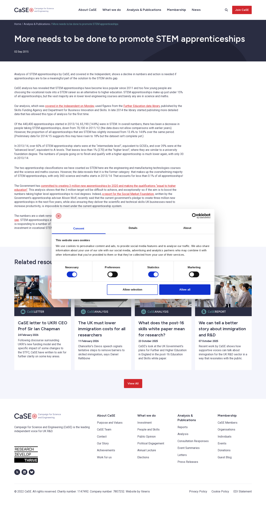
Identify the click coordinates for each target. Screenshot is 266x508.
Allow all (184, 289)
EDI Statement (242, 491)
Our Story (103, 443)
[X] (17, 472)
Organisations (226, 429)
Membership (176, 10)
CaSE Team (104, 429)
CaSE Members (227, 422)
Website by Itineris (138, 491)
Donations (224, 450)
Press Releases (188, 462)
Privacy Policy (198, 491)
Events (222, 443)
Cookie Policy (220, 491)
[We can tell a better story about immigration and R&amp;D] (223, 291)
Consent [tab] (78, 228)
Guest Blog (225, 457)
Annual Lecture (146, 450)
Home (17, 24)
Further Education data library (141, 106)
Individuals (224, 436)
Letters (182, 455)
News (196, 10)
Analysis (183, 434)
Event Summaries (189, 448)
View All (133, 383)
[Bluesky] (32, 472)
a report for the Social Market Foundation (128, 194)
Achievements (106, 450)
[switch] (112, 274)
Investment (144, 422)
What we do (111, 10)
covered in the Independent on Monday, (70, 106)
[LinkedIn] (24, 472)
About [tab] (187, 227)
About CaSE (87, 10)
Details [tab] (133, 227)
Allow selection (132, 289)
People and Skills (148, 429)
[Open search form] (228, 10)
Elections (143, 457)
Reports (183, 427)
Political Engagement (150, 443)
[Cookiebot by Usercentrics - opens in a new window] (194, 216)
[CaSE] (34, 10)
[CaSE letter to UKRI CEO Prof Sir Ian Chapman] (42, 291)
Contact (102, 436)
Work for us (104, 457)
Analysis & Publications (144, 10)
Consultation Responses (193, 441)
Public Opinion (146, 436)
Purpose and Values (110, 422)
